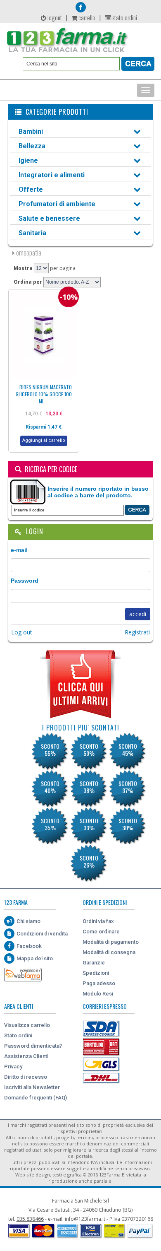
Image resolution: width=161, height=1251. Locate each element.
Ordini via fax (98, 921)
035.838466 (30, 1218)
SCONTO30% (127, 824)
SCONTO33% (89, 824)
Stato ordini (18, 1035)
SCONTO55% (50, 749)
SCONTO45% (127, 749)
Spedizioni (96, 973)
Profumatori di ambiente (57, 204)
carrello (86, 17)
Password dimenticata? (33, 1046)
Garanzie (94, 962)
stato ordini (124, 17)
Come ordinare (101, 931)
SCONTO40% (50, 787)
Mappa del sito (35, 958)
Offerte (31, 189)
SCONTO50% (89, 749)
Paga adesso (99, 983)
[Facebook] (81, 7)
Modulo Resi (98, 994)
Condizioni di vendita (42, 933)
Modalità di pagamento (111, 942)
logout (54, 17)
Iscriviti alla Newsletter (32, 1087)
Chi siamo (28, 921)
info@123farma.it (85, 1218)
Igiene (28, 160)
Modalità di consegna (109, 952)
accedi (137, 614)
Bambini (31, 131)
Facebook (29, 946)
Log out (21, 632)
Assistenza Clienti (26, 1056)
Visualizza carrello (27, 1025)
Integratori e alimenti (52, 175)
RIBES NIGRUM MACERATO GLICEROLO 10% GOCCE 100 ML (44, 394)
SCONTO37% (127, 787)
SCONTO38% (89, 787)
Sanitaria (32, 233)
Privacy (13, 1066)
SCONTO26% (89, 861)
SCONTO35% (50, 824)
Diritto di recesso (25, 1077)
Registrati (137, 632)
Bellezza (32, 146)
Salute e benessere (49, 218)
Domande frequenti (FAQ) (35, 1097)
